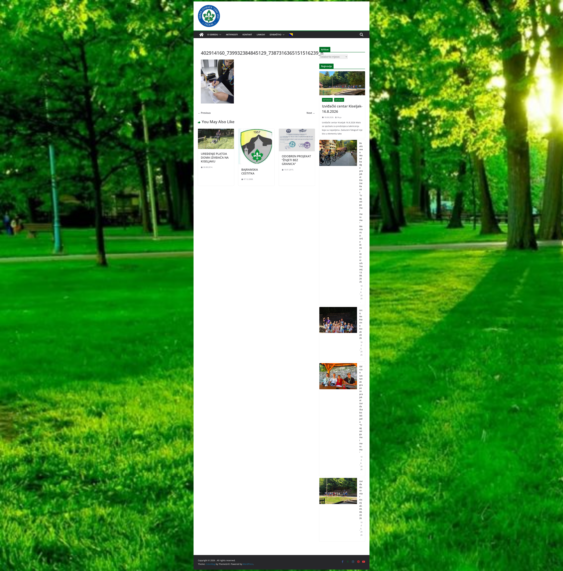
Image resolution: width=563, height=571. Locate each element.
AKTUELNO (339, 100)
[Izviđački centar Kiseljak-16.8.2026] (342, 83)
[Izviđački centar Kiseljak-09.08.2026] (338, 510)
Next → (311, 112)
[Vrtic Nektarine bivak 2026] (338, 334)
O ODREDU (212, 34)
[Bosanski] (291, 35)
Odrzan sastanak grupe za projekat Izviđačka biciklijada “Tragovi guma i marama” (361, 409)
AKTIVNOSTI (232, 34)
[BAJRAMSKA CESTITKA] (256, 130)
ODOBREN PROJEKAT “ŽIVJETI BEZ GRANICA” (296, 160)
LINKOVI (261, 34)
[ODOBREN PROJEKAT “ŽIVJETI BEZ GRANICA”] (297, 130)
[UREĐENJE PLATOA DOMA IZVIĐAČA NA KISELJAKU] (216, 130)
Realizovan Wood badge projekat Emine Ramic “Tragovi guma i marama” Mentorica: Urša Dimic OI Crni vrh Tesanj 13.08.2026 (361, 212)
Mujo (339, 117)
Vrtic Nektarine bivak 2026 (360, 324)
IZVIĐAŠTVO (275, 34)
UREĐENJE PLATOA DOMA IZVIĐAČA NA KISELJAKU (215, 157)
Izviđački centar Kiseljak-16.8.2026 (342, 109)
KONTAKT (247, 34)
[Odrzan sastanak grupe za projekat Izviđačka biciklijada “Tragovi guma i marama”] (338, 419)
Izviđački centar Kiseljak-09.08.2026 (361, 500)
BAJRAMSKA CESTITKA (249, 171)
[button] (219, 35)
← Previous (204, 112)
